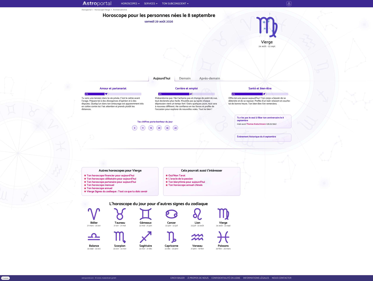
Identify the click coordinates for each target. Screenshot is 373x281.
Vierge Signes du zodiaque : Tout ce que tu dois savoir (117, 191)
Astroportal (87, 10)
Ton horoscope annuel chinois (185, 185)
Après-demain (209, 78)
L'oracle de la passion (180, 178)
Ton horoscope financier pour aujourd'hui (110, 175)
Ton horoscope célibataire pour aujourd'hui (111, 178)
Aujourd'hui (161, 78)
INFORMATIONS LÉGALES (256, 278)
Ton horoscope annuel (99, 188)
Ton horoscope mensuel (100, 185)
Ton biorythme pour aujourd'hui (186, 181)
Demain (185, 78)
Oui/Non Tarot (176, 175)
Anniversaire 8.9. (120, 10)
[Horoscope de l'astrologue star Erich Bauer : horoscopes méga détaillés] (96, 3)
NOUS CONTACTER (281, 278)
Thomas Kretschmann (256, 124)
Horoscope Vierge (102, 10)
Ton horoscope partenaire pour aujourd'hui (111, 181)
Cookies (5, 278)
